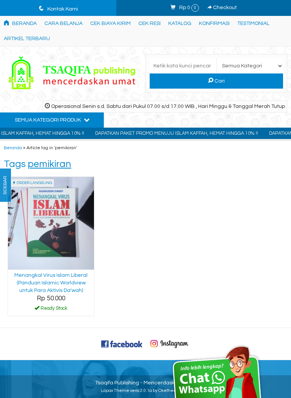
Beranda (24, 23)
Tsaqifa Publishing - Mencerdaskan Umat (145, 383)
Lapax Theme (115, 391)
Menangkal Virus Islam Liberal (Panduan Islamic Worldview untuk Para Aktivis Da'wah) (51, 283)
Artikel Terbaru (27, 38)
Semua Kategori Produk (48, 120)
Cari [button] (219, 81)
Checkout (224, 7)
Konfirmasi (214, 23)
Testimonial (253, 23)
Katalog (179, 23)
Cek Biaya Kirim (110, 23)
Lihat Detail (53, 309)
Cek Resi (149, 23)
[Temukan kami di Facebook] (122, 343)
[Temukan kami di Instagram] (169, 343)
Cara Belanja (63, 23)
